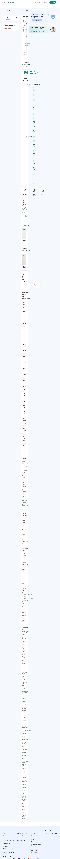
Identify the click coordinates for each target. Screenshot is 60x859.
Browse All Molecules (22, 835)
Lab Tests (30, 6)
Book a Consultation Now (37, 31)
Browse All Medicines (22, 833)
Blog (4, 838)
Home (5, 11)
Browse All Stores (21, 840)
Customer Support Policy (37, 848)
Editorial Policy (34, 833)
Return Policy (34, 850)
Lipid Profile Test (25, 388)
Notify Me (26, 72)
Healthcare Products (8, 848)
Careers (5, 835)
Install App (37, 20)
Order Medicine (7, 846)
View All (28, 224)
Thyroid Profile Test (25, 344)
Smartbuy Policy (35, 852)
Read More (26, 39)
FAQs (18, 842)
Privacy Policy (34, 835)
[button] (44, 2)
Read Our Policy (7, 19)
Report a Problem (7, 28)
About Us (5, 833)
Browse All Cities (21, 838)
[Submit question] (26, 216)
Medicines (11, 11)
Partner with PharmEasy (8, 840)
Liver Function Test (25, 325)
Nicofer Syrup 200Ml (23, 11)
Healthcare (21, 6)
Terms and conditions (36, 842)
